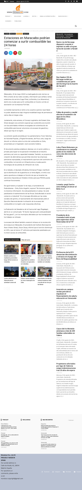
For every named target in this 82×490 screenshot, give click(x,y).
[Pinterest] (15, 53)
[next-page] (8, 288)
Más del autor (26, 240)
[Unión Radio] (17, 9)
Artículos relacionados (12, 240)
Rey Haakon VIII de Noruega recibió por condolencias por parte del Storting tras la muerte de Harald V (67, 81)
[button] (75, 26)
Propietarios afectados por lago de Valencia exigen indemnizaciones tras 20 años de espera (66, 367)
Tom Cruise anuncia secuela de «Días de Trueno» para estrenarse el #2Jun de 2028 (49, 436)
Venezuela (19, 33)
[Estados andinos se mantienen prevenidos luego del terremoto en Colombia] (11, 249)
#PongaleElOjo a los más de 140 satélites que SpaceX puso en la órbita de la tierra (9, 444)
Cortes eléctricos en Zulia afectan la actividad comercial (10, 280)
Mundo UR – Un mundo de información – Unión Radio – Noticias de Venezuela (65, 36)
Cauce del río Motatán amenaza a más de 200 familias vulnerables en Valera (65, 332)
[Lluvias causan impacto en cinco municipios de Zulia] (28, 272)
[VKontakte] (64, 472)
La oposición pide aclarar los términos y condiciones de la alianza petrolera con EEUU (48, 445)
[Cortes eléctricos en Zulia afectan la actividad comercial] (11, 272)
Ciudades (12, 31)
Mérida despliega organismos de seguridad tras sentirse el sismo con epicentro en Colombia (28, 260)
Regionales (26, 33)
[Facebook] (66, 1)
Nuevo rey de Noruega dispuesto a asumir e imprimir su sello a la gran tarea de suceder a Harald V (66, 46)
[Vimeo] (74, 1)
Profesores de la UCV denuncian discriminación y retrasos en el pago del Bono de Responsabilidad (66, 255)
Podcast (3, 433)
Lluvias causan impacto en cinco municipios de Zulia (28, 280)
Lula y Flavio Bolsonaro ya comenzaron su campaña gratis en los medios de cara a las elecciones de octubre (66, 151)
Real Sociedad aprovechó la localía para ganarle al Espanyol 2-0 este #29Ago (50, 427)
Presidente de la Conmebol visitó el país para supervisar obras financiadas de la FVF (65, 218)
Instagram (57, 471)
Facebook (46, 471)
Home (6, 31)
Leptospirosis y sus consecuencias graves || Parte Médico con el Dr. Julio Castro (9, 427)
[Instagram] (68, 1)
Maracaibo (20, 31)
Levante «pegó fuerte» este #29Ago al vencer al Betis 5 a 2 (66, 186)
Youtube (78, 471)
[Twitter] (71, 1)
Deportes (43, 423)
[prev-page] (5, 288)
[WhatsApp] (20, 53)
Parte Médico (4, 423)
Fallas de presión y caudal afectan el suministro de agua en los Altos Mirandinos (66, 115)
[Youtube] (77, 1)
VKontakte (68, 471)
